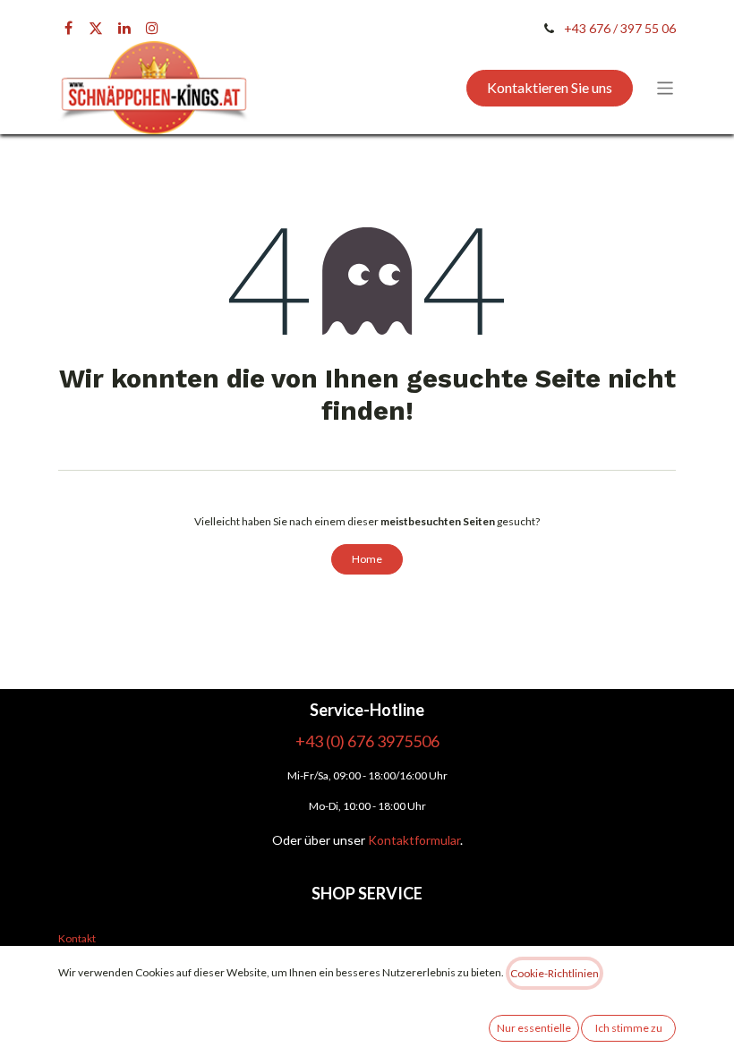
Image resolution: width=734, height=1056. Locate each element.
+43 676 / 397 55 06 (620, 28)
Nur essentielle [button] (534, 1028)
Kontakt (77, 938)
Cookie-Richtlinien (554, 973)
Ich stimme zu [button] (628, 1028)
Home (367, 559)
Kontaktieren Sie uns (549, 87)
